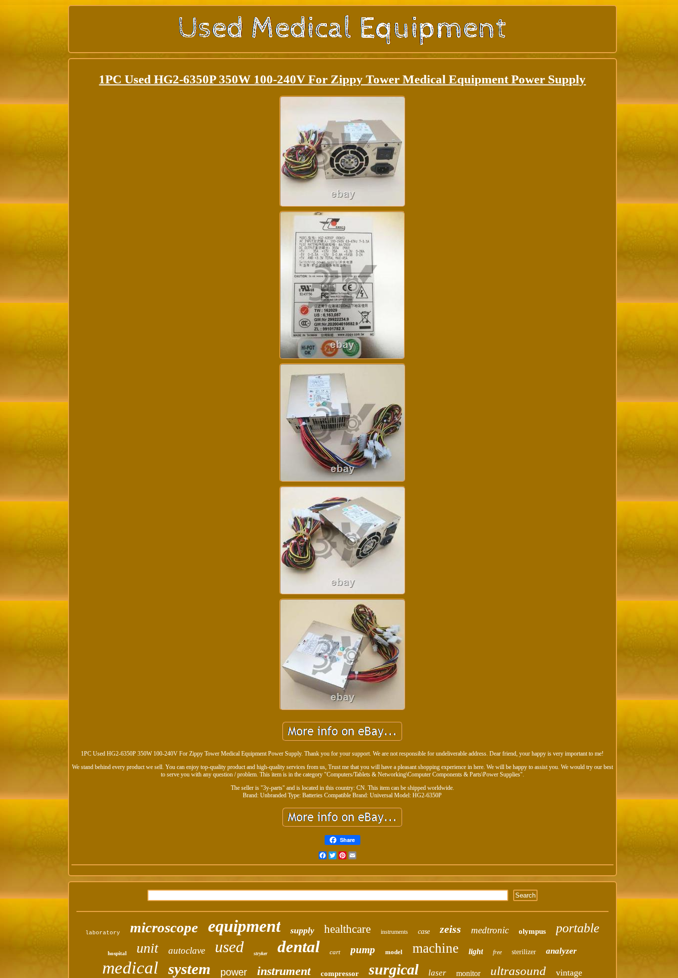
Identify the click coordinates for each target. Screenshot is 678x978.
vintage (569, 973)
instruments (394, 931)
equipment (244, 926)
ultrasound (518, 971)
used (229, 947)
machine (435, 948)
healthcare (347, 929)
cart (335, 952)
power (233, 972)
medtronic (490, 930)
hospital (117, 953)
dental (298, 947)
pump (362, 950)
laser (437, 973)
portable (578, 928)
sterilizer (524, 952)
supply (302, 930)
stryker (261, 953)
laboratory (102, 933)
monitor (468, 973)
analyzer (561, 951)
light (476, 951)
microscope (164, 927)
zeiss (450, 929)
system (189, 969)
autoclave (186, 950)
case (424, 931)
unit (147, 948)
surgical (393, 969)
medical (130, 968)
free (497, 952)
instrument (284, 971)
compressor (340, 974)
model (394, 952)
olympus (532, 931)
